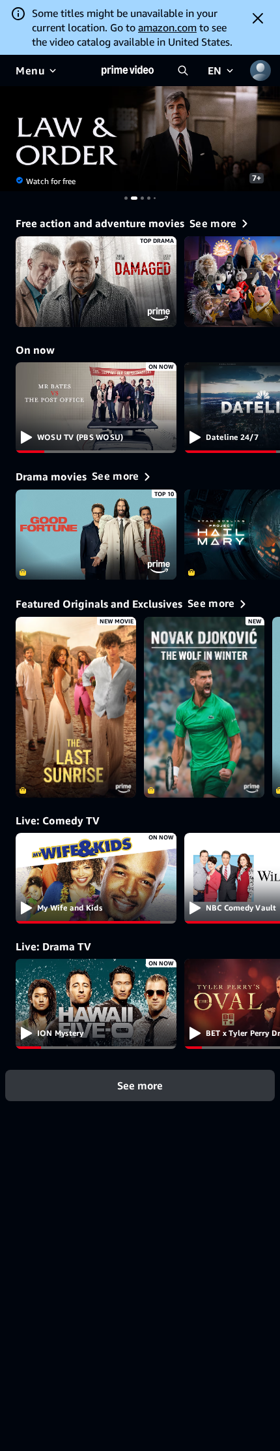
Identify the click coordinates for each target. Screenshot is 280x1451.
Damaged (96, 281)
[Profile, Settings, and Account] (260, 70)
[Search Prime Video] (183, 70)
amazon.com (167, 27)
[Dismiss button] (258, 18)
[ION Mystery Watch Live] (96, 1004)
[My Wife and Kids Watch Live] (96, 878)
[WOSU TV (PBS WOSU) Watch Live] (96, 407)
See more (140, 1085)
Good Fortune (96, 535)
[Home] (128, 70)
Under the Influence (140, 138)
